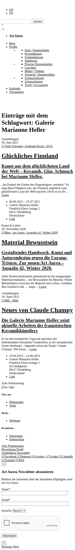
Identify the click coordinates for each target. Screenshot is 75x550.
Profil (12, 449)
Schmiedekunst (34, 57)
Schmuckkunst (33, 81)
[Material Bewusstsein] (37, 232)
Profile (13, 46)
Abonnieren (16, 92)
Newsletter (16, 452)
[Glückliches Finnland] (37, 146)
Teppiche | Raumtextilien (40, 74)
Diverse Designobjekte (38, 64)
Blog (12, 43)
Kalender (14, 88)
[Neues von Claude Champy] (37, 300)
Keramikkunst (33, 53)
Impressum (15, 435)
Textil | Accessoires (36, 85)
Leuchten (30, 67)
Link (12, 219)
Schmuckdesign (34, 78)
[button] (7, 546)
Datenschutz (16, 439)
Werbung (14, 420)
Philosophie (16, 402)
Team (12, 405)
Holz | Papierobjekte (37, 50)
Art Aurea (16, 35)
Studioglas (31, 60)
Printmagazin (13, 446)
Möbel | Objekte (34, 71)
